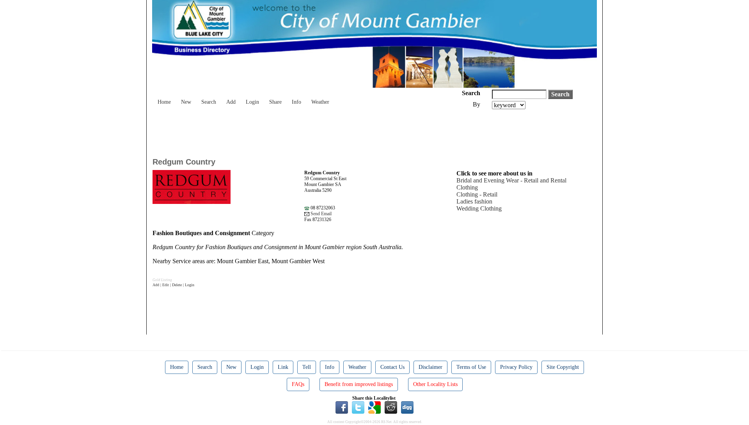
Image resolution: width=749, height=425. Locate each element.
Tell (306, 367)
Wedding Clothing (479, 208)
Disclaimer (430, 367)
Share (275, 102)
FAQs (298, 384)
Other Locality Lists (435, 384)
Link (283, 367)
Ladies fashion (474, 201)
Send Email (320, 213)
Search (208, 102)
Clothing (467, 187)
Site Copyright (563, 367)
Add (231, 102)
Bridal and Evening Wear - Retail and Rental (511, 180)
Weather (320, 102)
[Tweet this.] (358, 407)
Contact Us (392, 367)
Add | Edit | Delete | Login (173, 285)
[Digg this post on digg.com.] (407, 407)
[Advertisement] (295, 130)
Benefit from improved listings (359, 384)
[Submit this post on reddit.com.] (391, 407)
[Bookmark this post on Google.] (374, 407)
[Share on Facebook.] (342, 407)
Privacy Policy (516, 367)
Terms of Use (471, 367)
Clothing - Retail (476, 194)
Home (164, 102)
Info (296, 102)
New (186, 102)
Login (252, 102)
